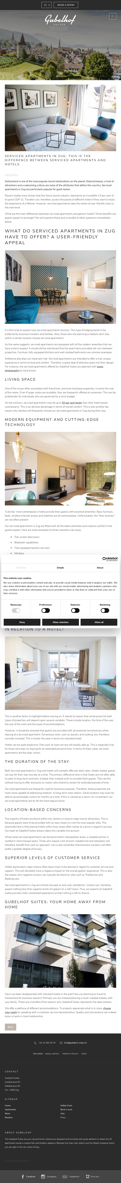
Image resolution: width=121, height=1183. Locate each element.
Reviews (9, 1117)
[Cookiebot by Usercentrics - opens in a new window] (105, 559)
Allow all (99, 622)
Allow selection (60, 622)
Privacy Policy (71, 1054)
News (7, 1113)
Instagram (51, 1176)
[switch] (45, 610)
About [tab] (100, 567)
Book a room (66, 5)
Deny (22, 622)
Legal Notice (52, 1054)
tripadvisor (74, 1176)
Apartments (10, 1109)
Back (10, 1027)
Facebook (30, 1176)
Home (7, 1105)
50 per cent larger (72, 403)
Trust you (94, 1176)
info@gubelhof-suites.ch (75, 1042)
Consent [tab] (21, 567)
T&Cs (83, 1054)
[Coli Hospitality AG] (60, 23)
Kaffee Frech (66, 1105)
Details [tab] (60, 567)
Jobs (62, 1113)
